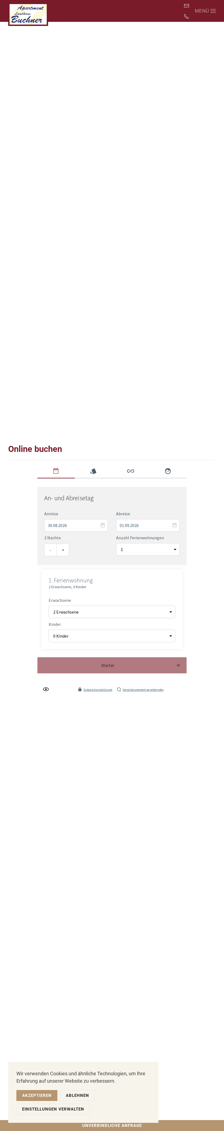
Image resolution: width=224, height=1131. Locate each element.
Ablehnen (77, 1095)
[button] (205, 11)
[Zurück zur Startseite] (28, 13)
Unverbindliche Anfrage (112, 1125)
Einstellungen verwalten (53, 1109)
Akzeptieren (37, 1095)
